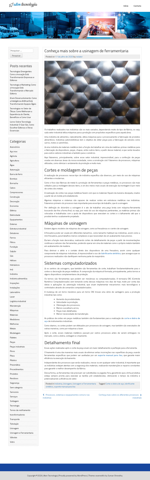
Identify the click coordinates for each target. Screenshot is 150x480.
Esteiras (13, 224)
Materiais (14, 314)
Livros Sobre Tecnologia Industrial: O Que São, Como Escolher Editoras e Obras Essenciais (22, 126)
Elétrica (13, 210)
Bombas (13, 178)
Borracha (14, 183)
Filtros (12, 242)
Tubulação (14, 423)
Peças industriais (17, 346)
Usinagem (14, 428)
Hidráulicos (15, 264)
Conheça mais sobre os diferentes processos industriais (120, 396)
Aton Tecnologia (50, 475)
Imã (11, 269)
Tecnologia (14, 405)
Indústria (14, 273)
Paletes (13, 337)
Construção (15, 196)
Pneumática (15, 364)
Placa (12, 355)
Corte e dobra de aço (115, 383)
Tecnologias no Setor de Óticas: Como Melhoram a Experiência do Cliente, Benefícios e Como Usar (21, 113)
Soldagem (14, 401)
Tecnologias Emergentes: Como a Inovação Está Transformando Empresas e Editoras (22, 76)
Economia (14, 205)
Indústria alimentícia (18, 278)
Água (12, 165)
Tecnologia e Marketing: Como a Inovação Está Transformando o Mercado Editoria (23, 89)
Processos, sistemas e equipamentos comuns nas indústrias (66, 396)
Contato (137, 5)
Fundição (14, 246)
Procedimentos (16, 369)
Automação (15, 169)
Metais (13, 328)
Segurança (14, 382)
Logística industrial (18, 301)
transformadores (17, 414)
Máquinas (14, 310)
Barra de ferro (16, 174)
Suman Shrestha (115, 475)
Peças (12, 342)
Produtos (14, 373)
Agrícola (13, 156)
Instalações (15, 287)
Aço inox (13, 151)
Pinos (12, 351)
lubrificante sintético (111, 253)
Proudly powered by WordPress (73, 475)
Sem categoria (16, 387)
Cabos (12, 187)
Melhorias (14, 323)
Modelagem (15, 332)
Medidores (15, 319)
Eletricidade (15, 215)
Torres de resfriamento (20, 410)
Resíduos (14, 378)
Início (125, 5)
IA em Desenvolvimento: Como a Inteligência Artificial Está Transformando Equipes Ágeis (23, 100)
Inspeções (14, 283)
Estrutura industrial (18, 228)
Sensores (14, 391)
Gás (11, 255)
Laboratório (15, 292)
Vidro (12, 441)
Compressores (16, 192)
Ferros (13, 237)
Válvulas (13, 437)
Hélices (13, 260)
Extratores (14, 233)
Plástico (13, 360)
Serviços (14, 396)
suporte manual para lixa (110, 355)
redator (79, 56)
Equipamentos (16, 219)
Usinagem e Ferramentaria (21, 432)
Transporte (15, 419)
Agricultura (14, 160)
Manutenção (15, 305)
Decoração (14, 201)
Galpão (13, 251)
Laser (12, 296)
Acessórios (15, 146)
